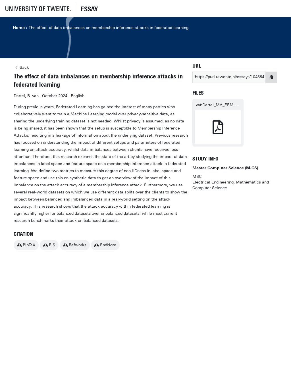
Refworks (77, 245)
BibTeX (29, 245)
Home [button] (19, 27)
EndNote (108, 245)
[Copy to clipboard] (271, 77)
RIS (52, 245)
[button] (37, 8)
